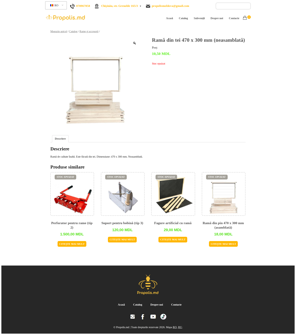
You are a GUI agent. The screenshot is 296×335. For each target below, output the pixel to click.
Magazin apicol (58, 31)
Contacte (234, 18)
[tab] (60, 138)
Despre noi (217, 18)
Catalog (183, 18)
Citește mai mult (72, 244)
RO (56, 5)
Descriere (60, 138)
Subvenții (199, 18)
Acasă (169, 18)
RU (180, 327)
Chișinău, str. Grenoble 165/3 (119, 6)
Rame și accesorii (88, 31)
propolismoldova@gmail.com (170, 6)
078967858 (83, 6)
